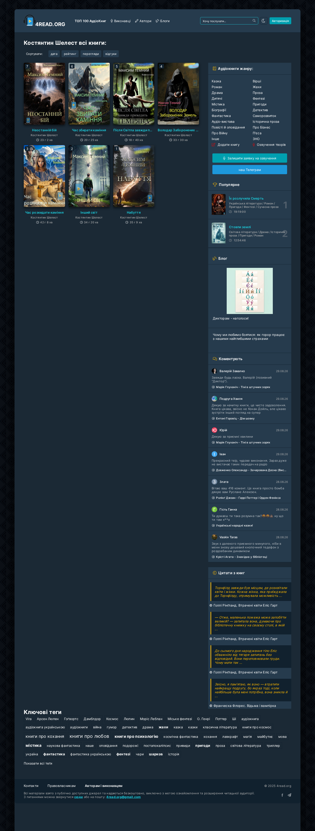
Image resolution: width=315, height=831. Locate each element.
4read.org (50, 24)
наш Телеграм (250, 170)
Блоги (164, 21)
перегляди (91, 54)
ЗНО (256, 139)
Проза (258, 93)
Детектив (260, 110)
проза (220, 745)
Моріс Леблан (151, 719)
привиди (183, 745)
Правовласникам (62, 786)
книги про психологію (136, 736)
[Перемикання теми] (263, 20)
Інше (215, 139)
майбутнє (265, 736)
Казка (216, 81)
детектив (129, 727)
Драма (217, 93)
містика (34, 745)
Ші (234, 719)
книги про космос (256, 727)
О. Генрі (203, 719)
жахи (163, 727)
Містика (218, 104)
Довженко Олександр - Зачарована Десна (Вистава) (252, 470)
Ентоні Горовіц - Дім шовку (235, 418)
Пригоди (260, 104)
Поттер (221, 719)
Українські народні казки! (234, 525)
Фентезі (259, 98)
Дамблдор (92, 719)
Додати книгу (228, 144)
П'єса (257, 133)
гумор (112, 727)
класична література (220, 727)
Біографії (219, 110)
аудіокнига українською (45, 727)
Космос (112, 719)
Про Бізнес (261, 127)
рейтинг (70, 54)
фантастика (54, 754)
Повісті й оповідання (228, 127)
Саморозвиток (264, 116)
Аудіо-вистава (223, 121)
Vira (29, 719)
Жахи (257, 87)
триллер (273, 745)
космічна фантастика (180, 736)
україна (32, 754)
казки (192, 727)
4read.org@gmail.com (123, 797)
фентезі (123, 754)
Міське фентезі (180, 719)
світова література (245, 745)
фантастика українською (90, 754)
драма (148, 727)
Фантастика (221, 116)
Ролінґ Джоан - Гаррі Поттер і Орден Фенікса (248, 497)
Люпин (129, 719)
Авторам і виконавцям (104, 786)
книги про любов (89, 736)
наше (90, 745)
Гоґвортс (71, 719)
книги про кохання (45, 736)
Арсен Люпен (48, 719)
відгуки (110, 54)
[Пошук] (254, 20)
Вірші (257, 81)
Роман (217, 87)
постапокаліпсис (157, 745)
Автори (145, 21)
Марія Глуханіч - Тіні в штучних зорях (243, 387)
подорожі (130, 745)
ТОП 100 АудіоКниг (90, 21)
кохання (210, 736)
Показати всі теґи (38, 763)
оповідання (108, 745)
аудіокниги (79, 727)
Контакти (31, 786)
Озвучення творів (271, 144)
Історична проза (266, 121)
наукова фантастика (63, 745)
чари (140, 754)
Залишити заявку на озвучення (251, 158)
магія (247, 736)
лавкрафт (230, 736)
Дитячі (217, 98)
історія (173, 754)
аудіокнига (250, 719)
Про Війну (220, 133)
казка (178, 727)
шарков (156, 754)
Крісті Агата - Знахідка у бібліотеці (241, 557)
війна (97, 727)
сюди (78, 797)
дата (54, 54)
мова (282, 736)
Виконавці (122, 21)
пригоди (202, 745)
